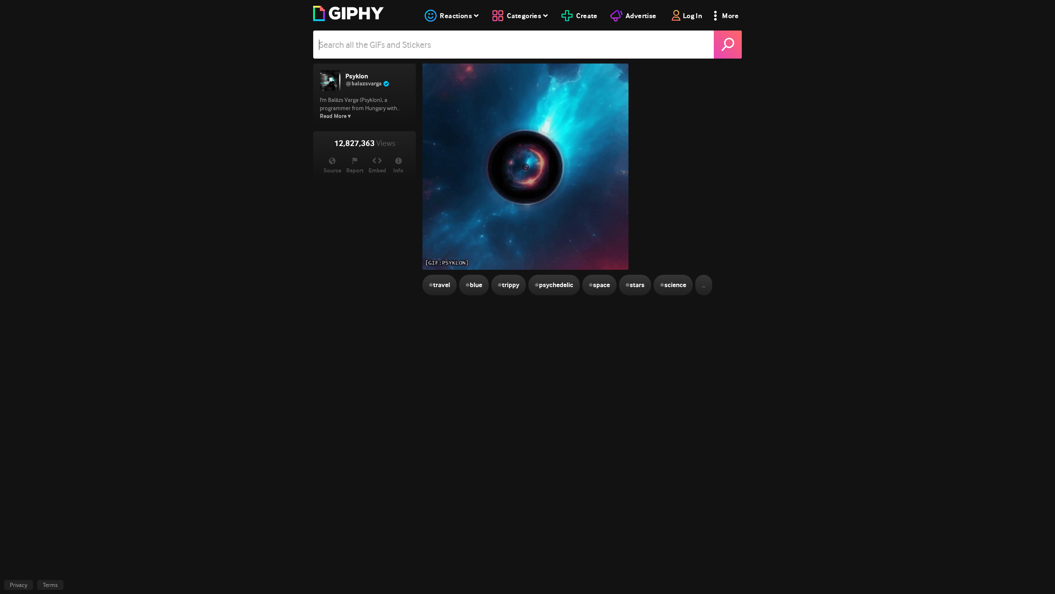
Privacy (18, 585)
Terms (50, 585)
